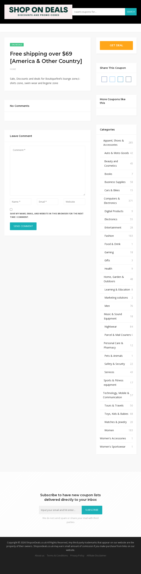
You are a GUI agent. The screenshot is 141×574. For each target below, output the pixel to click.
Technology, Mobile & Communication (116, 395)
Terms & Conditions (57, 555)
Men (107, 306)
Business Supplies (115, 182)
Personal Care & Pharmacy (113, 345)
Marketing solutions (116, 297)
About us (39, 555)
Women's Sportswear (112, 446)
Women (109, 430)
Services (109, 372)
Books (108, 174)
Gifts (107, 260)
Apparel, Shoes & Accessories (113, 143)
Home (13, 69)
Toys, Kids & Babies (116, 413)
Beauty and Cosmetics (111, 163)
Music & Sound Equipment (113, 316)
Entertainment (112, 227)
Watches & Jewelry (115, 422)
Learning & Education (117, 289)
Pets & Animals (113, 355)
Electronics (110, 219)
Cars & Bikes (112, 190)
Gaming (109, 252)
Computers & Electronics (112, 201)
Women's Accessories (113, 438)
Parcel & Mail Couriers (117, 335)
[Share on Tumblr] (128, 79)
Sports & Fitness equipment (113, 382)
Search (131, 11)
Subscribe (92, 509)
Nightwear (110, 326)
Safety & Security (114, 364)
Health (108, 268)
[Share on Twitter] (112, 79)
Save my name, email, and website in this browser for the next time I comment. (47, 215)
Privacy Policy (77, 555)
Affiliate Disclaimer (96, 555)
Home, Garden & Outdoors (114, 279)
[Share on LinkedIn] (120, 79)
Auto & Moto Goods (116, 153)
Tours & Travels (114, 405)
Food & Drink (112, 244)
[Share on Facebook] (104, 79)
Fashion (109, 235)
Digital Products (113, 211)
